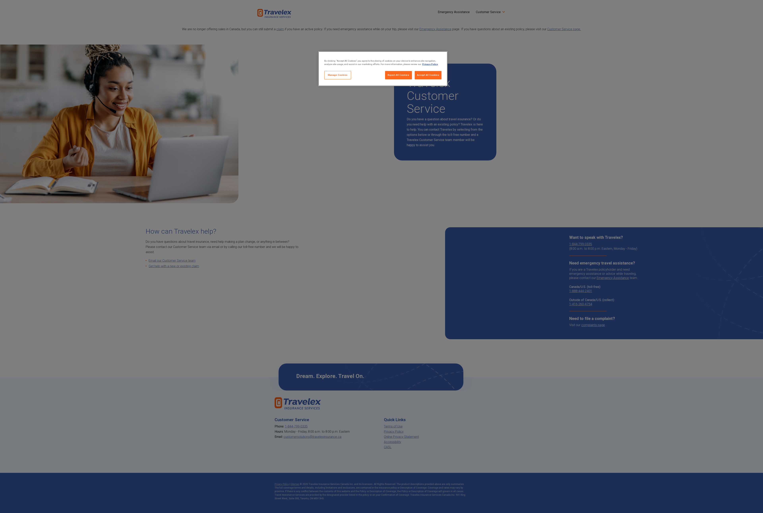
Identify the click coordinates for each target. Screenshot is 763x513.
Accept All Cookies (428, 75)
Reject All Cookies (398, 75)
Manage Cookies (338, 75)
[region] (382, 68)
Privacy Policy (430, 64)
